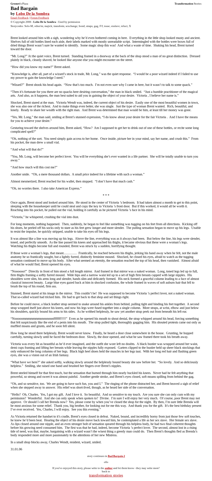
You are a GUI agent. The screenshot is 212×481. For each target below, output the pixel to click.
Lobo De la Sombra (32, 13)
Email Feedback (20, 17)
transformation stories (106, 475)
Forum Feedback (39, 17)
